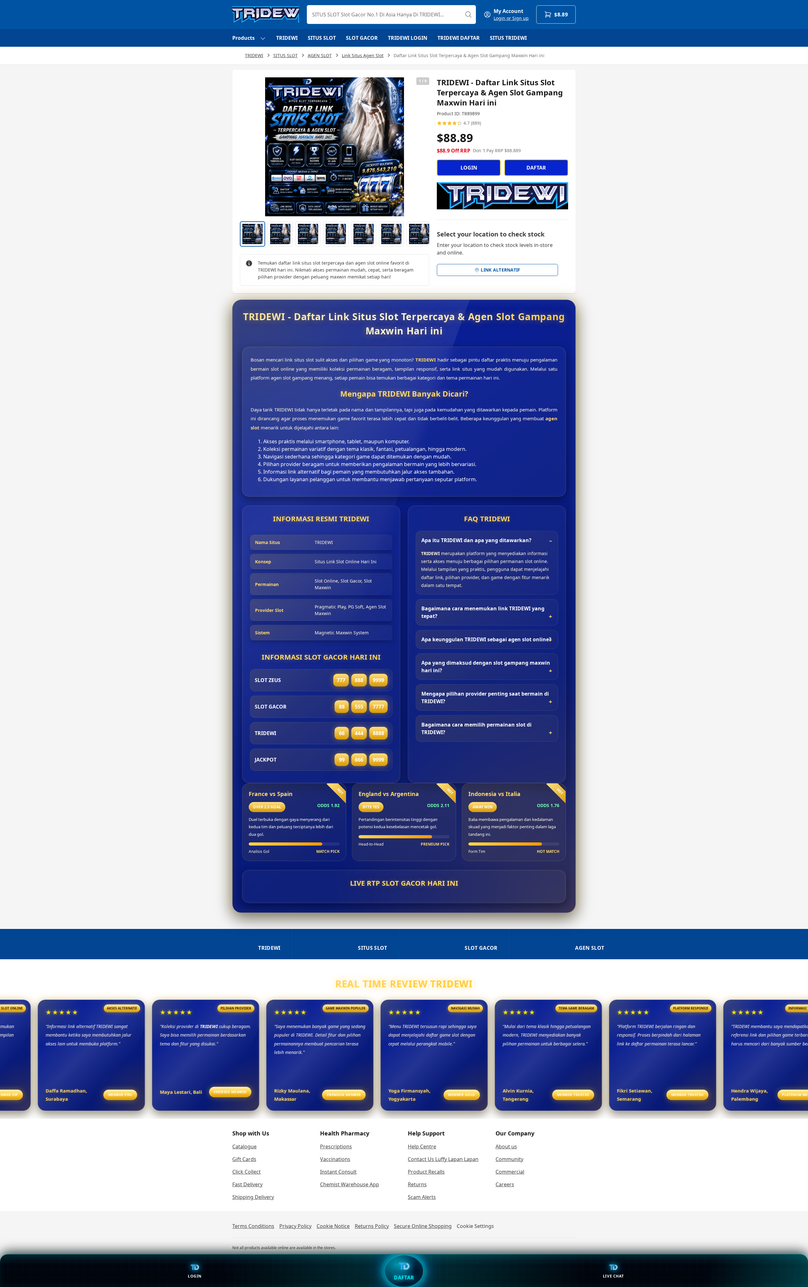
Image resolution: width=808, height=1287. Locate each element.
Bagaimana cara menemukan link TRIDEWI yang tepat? (482, 612)
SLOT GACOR (362, 37)
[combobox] (391, 14)
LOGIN (468, 167)
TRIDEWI (287, 37)
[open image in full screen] (334, 146)
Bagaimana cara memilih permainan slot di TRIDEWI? (476, 728)
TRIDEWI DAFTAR (458, 37)
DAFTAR (536, 167)
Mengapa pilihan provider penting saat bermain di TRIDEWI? (485, 697)
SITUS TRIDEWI (508, 37)
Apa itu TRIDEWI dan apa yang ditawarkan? (476, 540)
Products (243, 37)
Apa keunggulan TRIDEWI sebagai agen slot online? (486, 639)
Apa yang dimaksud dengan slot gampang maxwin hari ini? (485, 666)
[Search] (468, 14)
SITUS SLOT (322, 37)
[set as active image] (252, 234)
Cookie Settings (475, 1226)
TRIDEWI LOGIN (407, 37)
